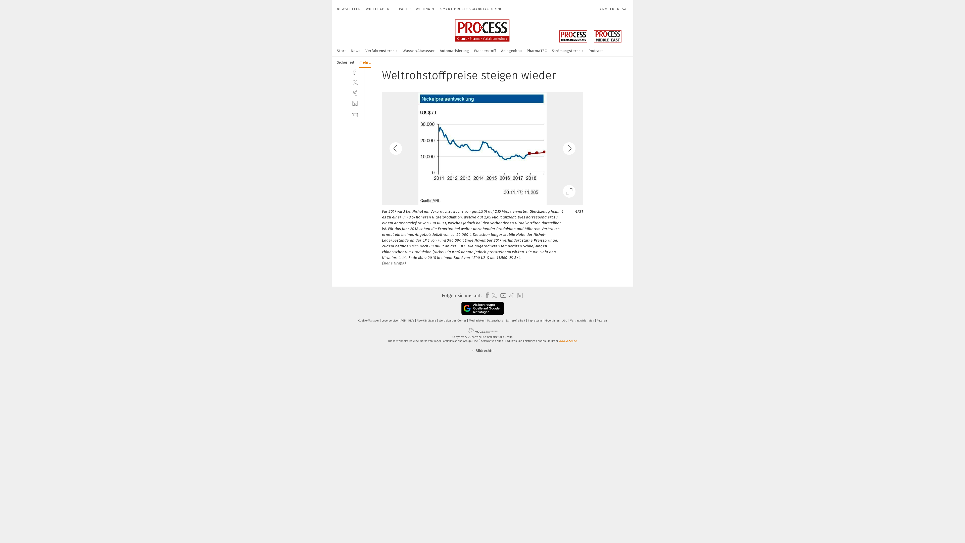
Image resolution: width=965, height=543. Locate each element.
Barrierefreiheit (516, 320)
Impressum (535, 320)
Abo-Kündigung (427, 320)
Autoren (602, 320)
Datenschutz (495, 320)
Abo (565, 320)
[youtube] (502, 295)
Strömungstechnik (568, 51)
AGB (403, 320)
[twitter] (355, 82)
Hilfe (411, 320)
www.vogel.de (568, 341)
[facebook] (355, 71)
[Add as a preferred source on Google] (482, 308)
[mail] (355, 114)
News (355, 51)
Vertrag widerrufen (582, 320)
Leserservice (390, 320)
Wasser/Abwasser (419, 51)
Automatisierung (454, 51)
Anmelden (609, 9)
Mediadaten (477, 320)
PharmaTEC (537, 51)
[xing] (355, 93)
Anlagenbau (511, 51)
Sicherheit (345, 62)
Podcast (596, 51)
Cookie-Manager (369, 320)
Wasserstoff (485, 51)
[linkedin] (355, 104)
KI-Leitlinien (552, 320)
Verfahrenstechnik (381, 51)
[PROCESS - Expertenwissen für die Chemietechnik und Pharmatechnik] (341, 50)
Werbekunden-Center (453, 320)
